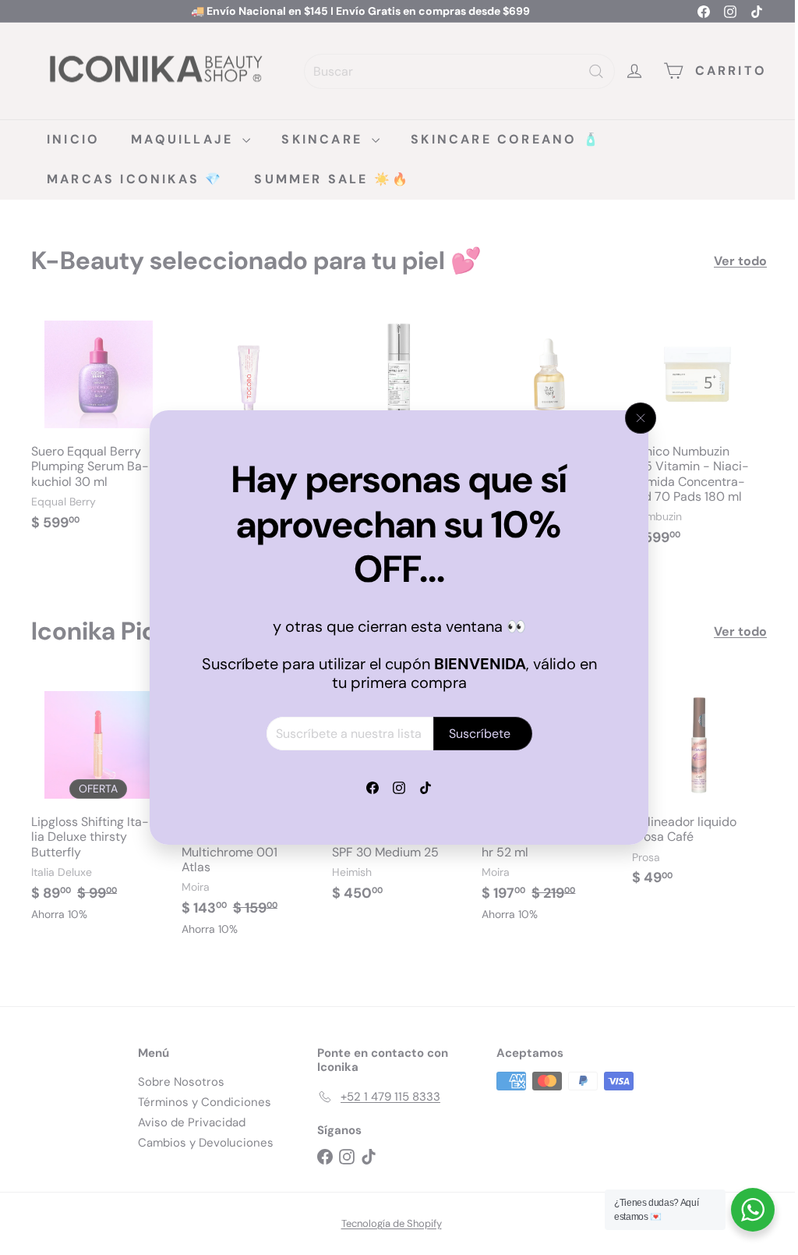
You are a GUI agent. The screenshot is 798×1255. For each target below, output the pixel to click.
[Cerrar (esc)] (635, 418)
